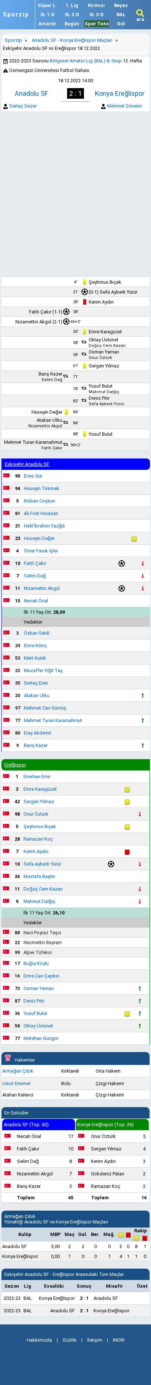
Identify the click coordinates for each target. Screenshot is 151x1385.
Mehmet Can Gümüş (45, 708)
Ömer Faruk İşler (41, 551)
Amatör (47, 23)
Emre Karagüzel (105, 331)
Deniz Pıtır (99, 398)
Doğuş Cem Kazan (107, 345)
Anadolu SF (31, 93)
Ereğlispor (15, 765)
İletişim (94, 1340)
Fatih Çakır (40, 312)
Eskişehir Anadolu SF (27, 464)
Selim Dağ (51, 379)
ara (140, 19)
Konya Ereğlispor (119, 93)
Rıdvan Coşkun (39, 501)
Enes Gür (33, 476)
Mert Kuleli (35, 658)
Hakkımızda (39, 1340)
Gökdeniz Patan (107, 1173)
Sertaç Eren (36, 683)
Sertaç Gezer (23, 106)
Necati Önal (36, 600)
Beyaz (121, 5)
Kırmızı (96, 5)
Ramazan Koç (38, 839)
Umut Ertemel (16, 1083)
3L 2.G (72, 14)
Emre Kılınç (35, 645)
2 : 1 (84, 1298)
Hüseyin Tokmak (41, 488)
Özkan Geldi (36, 633)
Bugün (72, 23)
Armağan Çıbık (17, 1071)
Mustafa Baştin (39, 876)
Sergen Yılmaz (104, 366)
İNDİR (119, 1340)
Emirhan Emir (37, 776)
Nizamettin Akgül (33, 322)
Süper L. (47, 5)
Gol (121, 23)
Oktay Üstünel (103, 339)
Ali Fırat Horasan (41, 513)
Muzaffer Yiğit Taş (43, 670)
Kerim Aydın (101, 302)
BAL (121, 14)
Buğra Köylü (36, 963)
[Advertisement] (75, 194)
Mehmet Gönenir (124, 106)
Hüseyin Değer (47, 412)
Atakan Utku (49, 420)
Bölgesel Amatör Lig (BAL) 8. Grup (86, 61)
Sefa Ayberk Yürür (118, 292)
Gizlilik (70, 1340)
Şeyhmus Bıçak (105, 282)
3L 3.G (96, 14)
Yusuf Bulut (101, 386)
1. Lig (72, 5)
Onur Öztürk (100, 357)
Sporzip (16, 14)
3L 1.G (47, 14)
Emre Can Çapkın (41, 976)
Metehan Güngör (41, 1038)
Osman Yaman (104, 352)
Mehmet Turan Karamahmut (33, 442)
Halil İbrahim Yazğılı (44, 526)
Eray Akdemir (37, 733)
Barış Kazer (50, 374)
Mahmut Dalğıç (104, 391)
